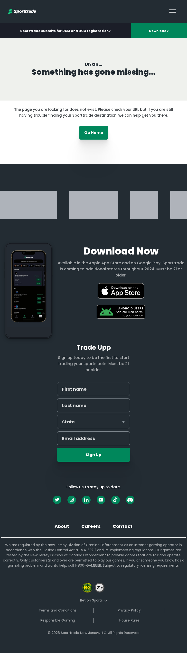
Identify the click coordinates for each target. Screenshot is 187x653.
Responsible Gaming (57, 620)
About (62, 526)
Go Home (93, 132)
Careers (91, 526)
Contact (122, 526)
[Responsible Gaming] (87, 591)
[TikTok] (115, 500)
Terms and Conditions (57, 610)
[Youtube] (101, 500)
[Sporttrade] (22, 11)
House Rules (129, 620)
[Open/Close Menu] (173, 11)
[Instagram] (71, 500)
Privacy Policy (129, 610)
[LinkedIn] (86, 500)
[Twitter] (57, 500)
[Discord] (130, 500)
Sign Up (93, 455)
